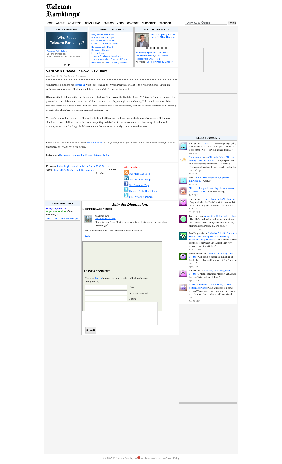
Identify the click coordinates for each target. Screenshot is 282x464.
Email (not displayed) (138, 292)
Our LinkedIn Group (140, 179)
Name (131, 287)
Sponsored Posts (119, 59)
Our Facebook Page (139, 185)
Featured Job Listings (57, 51)
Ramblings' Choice (100, 50)
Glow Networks (196, 157)
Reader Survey (94, 142)
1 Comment (81, 75)
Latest (149, 62)
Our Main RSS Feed (139, 173)
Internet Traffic (101, 155)
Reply (87, 235)
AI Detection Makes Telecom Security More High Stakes (211, 158)
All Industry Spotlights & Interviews (152, 53)
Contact (132, 23)
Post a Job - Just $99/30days (62, 218)
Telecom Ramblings (63, 10)
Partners (158, 458)
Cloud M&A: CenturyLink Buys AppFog (74, 170)
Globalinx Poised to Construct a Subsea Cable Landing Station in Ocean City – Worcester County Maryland (213, 236)
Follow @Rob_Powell (141, 196)
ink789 (192, 284)
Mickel (192, 188)
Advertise (74, 23)
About (60, 23)
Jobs (120, 23)
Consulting (92, 23)
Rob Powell (69, 75)
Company (114, 62)
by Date (157, 62)
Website (132, 298)
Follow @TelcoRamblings (143, 191)
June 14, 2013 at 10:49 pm (105, 218)
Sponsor (165, 23)
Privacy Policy (172, 458)
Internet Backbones (82, 155)
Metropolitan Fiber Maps (102, 37)
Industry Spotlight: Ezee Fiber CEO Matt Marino (163, 35)
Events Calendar (99, 53)
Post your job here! (56, 208)
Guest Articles (161, 56)
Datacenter (65, 155)
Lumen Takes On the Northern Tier (220, 198)
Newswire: (96, 62)
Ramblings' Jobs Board (102, 47)
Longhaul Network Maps (102, 34)
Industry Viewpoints (100, 59)
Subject (123, 62)
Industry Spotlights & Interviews (106, 56)
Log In (98, 278)
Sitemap (148, 458)
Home (49, 23)
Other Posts (154, 59)
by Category (167, 62)
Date (107, 62)
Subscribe (149, 23)
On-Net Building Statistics (103, 40)
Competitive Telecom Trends (104, 44)
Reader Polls (142, 59)
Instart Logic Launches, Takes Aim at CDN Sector (83, 166)
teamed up (80, 84)
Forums (109, 23)
